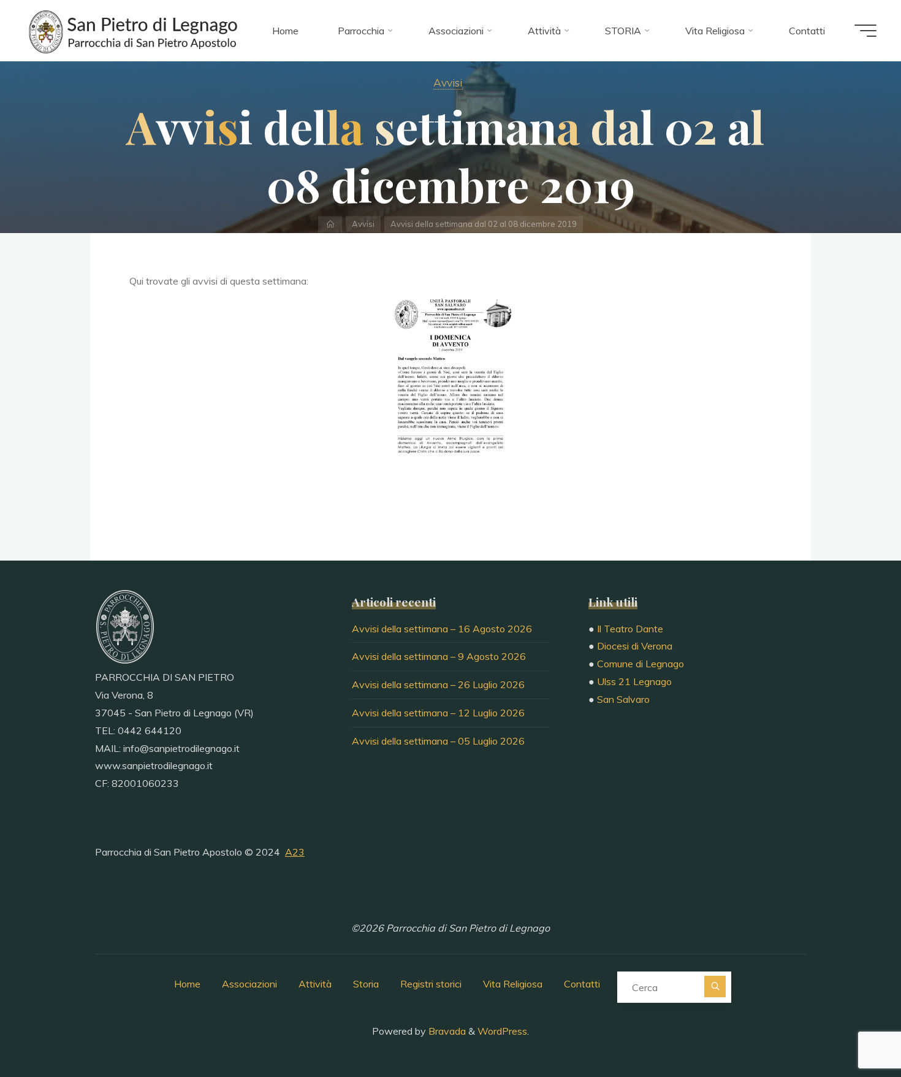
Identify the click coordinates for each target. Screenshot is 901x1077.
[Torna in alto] (853, 1029)
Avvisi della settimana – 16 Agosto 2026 (442, 629)
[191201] (450, 382)
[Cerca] (715, 986)
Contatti (582, 984)
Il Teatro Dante (630, 629)
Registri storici (431, 984)
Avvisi (447, 82)
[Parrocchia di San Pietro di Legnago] (132, 31)
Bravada (446, 1031)
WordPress (502, 1031)
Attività (315, 984)
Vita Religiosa (512, 984)
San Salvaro (623, 699)
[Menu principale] (865, 31)
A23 (295, 852)
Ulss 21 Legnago (634, 681)
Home (187, 984)
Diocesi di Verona (634, 646)
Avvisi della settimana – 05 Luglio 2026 (438, 741)
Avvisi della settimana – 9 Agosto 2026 (439, 656)
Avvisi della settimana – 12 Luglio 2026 (438, 713)
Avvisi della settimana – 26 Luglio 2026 (438, 684)
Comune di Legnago (640, 663)
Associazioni (249, 984)
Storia (366, 984)
